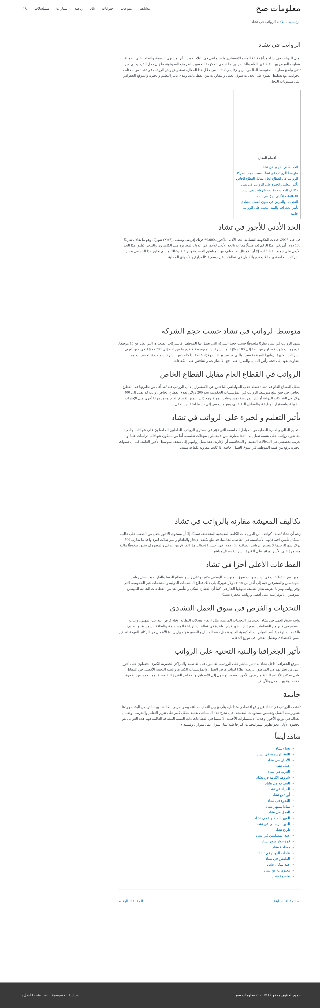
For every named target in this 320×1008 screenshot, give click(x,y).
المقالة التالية (131, 901)
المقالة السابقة (286, 901)
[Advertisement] (268, 124)
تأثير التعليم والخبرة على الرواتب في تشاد (269, 184)
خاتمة (294, 213)
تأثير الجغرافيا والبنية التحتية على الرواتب (270, 207)
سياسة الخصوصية (65, 995)
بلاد (92, 8)
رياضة (78, 8)
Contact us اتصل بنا (33, 995)
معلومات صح (278, 8)
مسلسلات (42, 8)
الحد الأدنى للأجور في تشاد (280, 167)
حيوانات (107, 8)
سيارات (61, 8)
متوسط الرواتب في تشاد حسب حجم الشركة (267, 173)
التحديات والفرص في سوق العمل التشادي (269, 202)
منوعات (126, 8)
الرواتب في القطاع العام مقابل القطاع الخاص (267, 178)
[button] (25, 8)
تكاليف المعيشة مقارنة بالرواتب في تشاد (270, 190)
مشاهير (144, 8)
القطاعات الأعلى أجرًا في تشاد (277, 196)
